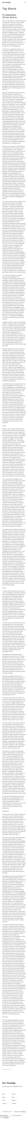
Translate (6, 1117)
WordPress (23, 1111)
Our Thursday (6, 2)
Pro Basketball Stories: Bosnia (9, 16)
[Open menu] (25, 2)
